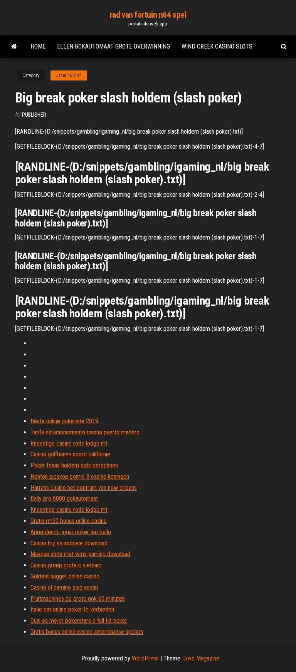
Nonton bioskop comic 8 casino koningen (79, 476)
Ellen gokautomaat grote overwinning (113, 46)
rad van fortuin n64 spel (148, 15)
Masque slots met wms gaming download (80, 554)
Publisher (34, 115)
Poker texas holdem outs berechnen (74, 465)
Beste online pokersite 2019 (64, 421)
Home (37, 46)
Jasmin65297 (68, 75)
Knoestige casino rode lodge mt (69, 443)
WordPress (145, 658)
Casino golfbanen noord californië (70, 454)
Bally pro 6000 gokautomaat (64, 498)
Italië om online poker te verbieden (72, 609)
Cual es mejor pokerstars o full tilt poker (78, 620)
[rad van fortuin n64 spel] (14, 46)
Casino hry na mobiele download (69, 543)
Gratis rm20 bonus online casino (68, 521)
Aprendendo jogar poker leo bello (70, 532)
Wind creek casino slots (217, 46)
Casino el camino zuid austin (64, 587)
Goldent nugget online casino (64, 576)
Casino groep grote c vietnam (66, 565)
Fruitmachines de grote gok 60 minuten (77, 598)
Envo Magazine (201, 658)
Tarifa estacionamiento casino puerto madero (85, 432)
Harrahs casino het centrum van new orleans (83, 487)
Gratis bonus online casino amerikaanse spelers (86, 631)
